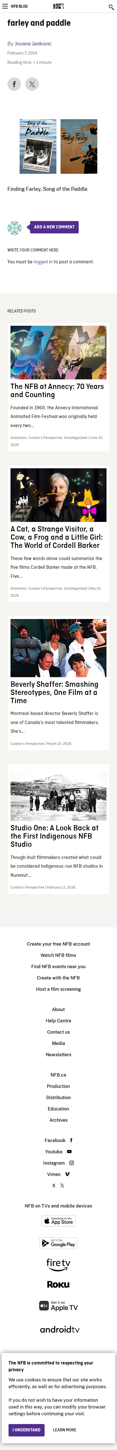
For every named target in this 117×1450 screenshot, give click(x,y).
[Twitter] (32, 84)
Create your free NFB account (58, 944)
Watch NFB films (58, 955)
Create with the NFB (58, 978)
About (58, 1009)
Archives (58, 1120)
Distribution (58, 1097)
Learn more (64, 1430)
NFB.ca (58, 1075)
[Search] (112, 7)
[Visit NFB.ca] (68, 6)
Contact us (58, 1032)
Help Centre (58, 1020)
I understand (26, 1430)
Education (58, 1109)
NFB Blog (19, 6)
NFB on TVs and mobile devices (58, 1206)
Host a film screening (58, 989)
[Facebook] (14, 84)
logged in (43, 262)
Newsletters (58, 1054)
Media (58, 1043)
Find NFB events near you (58, 966)
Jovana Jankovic (33, 44)
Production (58, 1086)
